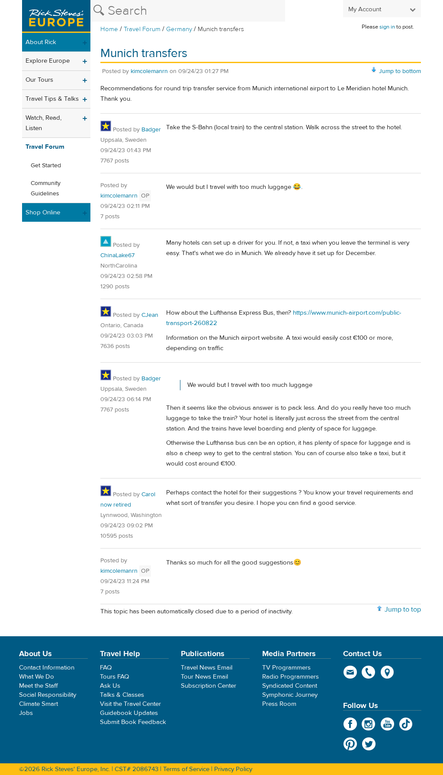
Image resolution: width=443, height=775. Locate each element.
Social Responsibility (47, 695)
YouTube (387, 724)
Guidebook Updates (129, 713)
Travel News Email (206, 667)
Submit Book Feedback (133, 722)
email (350, 672)
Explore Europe (48, 61)
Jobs (26, 713)
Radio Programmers (290, 677)
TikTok (406, 724)
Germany (179, 29)
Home (109, 29)
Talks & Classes (122, 695)
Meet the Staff (38, 686)
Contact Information (46, 667)
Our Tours (39, 80)
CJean (149, 315)
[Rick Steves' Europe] (56, 16)
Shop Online (43, 212)
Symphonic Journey (290, 695)
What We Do (36, 677)
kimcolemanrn (149, 71)
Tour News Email (204, 677)
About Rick (41, 42)
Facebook (350, 724)
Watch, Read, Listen (43, 123)
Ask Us (110, 686)
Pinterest (350, 744)
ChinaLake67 (117, 255)
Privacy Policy (233, 769)
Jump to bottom (400, 71)
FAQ (106, 667)
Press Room (279, 704)
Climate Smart (38, 704)
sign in (387, 26)
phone (369, 672)
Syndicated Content (289, 686)
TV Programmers (286, 667)
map (387, 672)
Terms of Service (186, 769)
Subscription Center (208, 686)
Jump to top (403, 609)
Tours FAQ (114, 677)
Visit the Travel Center (130, 704)
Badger (151, 130)
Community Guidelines (46, 188)
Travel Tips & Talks (52, 99)
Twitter (369, 744)
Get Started (46, 165)
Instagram (369, 724)
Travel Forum (142, 29)
